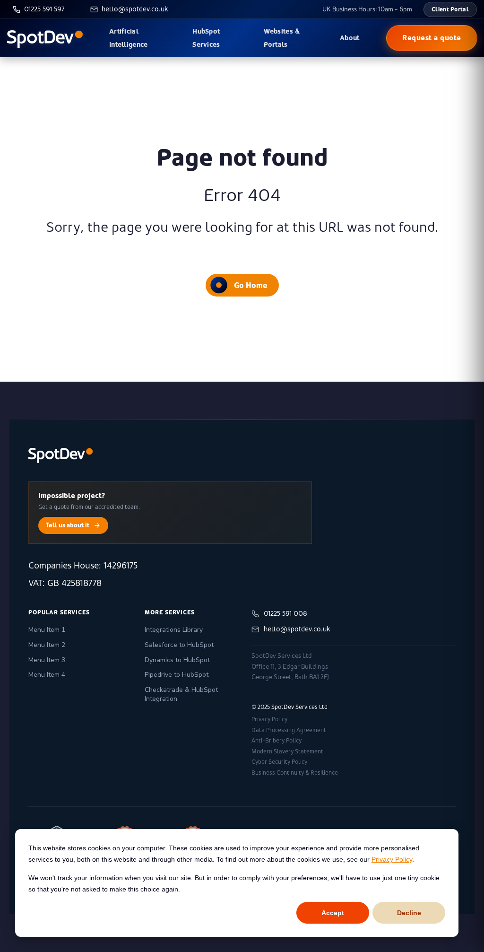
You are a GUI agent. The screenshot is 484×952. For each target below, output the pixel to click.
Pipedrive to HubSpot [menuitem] (176, 674)
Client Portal (450, 9)
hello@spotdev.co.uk (297, 629)
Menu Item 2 (46, 644)
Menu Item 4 (46, 674)
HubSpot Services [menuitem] (206, 38)
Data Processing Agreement (288, 730)
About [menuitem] (350, 38)
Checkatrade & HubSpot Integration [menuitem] (181, 694)
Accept (332, 913)
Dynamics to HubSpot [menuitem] (177, 659)
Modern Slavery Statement (287, 751)
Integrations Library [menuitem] (174, 629)
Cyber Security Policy (279, 762)
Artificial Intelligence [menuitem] (128, 38)
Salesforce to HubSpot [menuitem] (179, 644)
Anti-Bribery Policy (276, 740)
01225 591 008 (285, 613)
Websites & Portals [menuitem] (282, 38)
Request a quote (431, 37)
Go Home (250, 285)
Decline (409, 913)
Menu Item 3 (46, 659)
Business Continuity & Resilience (294, 772)
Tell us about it (67, 525)
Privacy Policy (392, 859)
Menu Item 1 (46, 629)
